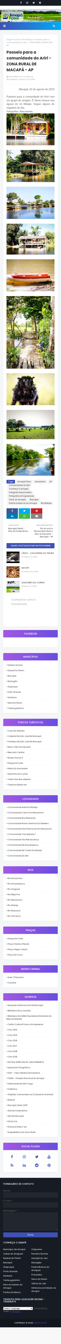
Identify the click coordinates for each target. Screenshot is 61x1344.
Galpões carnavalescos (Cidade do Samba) (30, 1094)
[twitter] (34, 3)
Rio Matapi (27, 39)
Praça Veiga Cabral (17, 949)
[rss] (12, 1165)
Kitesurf (11, 1099)
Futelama (12, 1089)
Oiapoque (13, 686)
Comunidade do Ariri (19, 485)
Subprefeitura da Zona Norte (21, 1132)
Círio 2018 (12, 1051)
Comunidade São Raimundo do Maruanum (30, 828)
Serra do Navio (15, 702)
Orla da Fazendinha (17, 1110)
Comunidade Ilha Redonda (21, 818)
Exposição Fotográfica (19, 1067)
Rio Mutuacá (14, 910)
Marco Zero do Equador (19, 747)
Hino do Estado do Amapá (13, 1286)
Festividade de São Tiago (20, 1083)
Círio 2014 (12, 1035)
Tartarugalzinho (16, 708)
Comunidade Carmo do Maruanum (26, 812)
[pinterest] (40, 3)
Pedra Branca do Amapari (40, 1268)
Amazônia (40, 481)
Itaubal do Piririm (16, 670)
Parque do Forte (15, 763)
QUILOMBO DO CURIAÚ (33, 582)
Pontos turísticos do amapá (23, 503)
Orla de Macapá (16, 1116)
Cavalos (12, 982)
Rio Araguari (14, 889)
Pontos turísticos (12, 1292)
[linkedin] (24, 1165)
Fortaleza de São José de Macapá (24, 741)
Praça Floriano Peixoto (18, 944)
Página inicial (13, 39)
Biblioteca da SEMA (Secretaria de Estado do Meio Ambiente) (29, 1017)
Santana (12, 697)
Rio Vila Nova (14, 916)
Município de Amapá (14, 1249)
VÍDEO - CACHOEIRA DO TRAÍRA (37, 553)
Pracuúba (36, 1274)
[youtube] (49, 1156)
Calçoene (36, 1249)
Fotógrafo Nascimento (20, 492)
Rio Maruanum (15, 899)
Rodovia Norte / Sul (17, 1126)
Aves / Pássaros (16, 977)
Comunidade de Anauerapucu (23, 845)
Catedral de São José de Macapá (24, 736)
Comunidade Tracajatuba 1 (22, 834)
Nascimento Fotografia (20, 76)
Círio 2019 (12, 1056)
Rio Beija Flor (14, 894)
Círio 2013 (12, 1029)
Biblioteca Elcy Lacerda (19, 1010)
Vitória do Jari (38, 1283)
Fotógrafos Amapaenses (21, 496)
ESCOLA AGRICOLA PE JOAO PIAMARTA (26, 1062)
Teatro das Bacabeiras (19, 779)
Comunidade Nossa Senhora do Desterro (28, 823)
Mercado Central (16, 752)
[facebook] (21, 3)
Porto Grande (14, 692)
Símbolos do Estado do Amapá (43, 1289)
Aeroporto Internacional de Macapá (25, 1005)
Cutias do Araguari (13, 1253)
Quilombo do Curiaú (18, 773)
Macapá (34, 499)
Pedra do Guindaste (17, 768)
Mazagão (12, 681)
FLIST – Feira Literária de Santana (24, 1072)
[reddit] (36, 1165)
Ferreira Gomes (15, 665)
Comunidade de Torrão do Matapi (25, 850)
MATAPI (25, 567)
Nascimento (26, 111)
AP (50, 481)
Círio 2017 (12, 1046)
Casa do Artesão (16, 730)
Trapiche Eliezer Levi (17, 784)
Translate (15, 1311)
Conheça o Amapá (18, 488)
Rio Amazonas (15, 878)
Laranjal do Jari (39, 1258)
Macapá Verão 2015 (17, 1105)
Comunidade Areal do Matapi (22, 807)
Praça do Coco (15, 954)
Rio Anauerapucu (16, 883)
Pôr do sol (12, 1121)
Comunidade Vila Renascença (23, 839)
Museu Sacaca (15, 757)
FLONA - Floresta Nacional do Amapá (26, 1078)
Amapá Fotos (24, 481)
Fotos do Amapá (17, 499)
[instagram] (27, 3)
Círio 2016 (12, 1040)
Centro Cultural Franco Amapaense (25, 1024)
